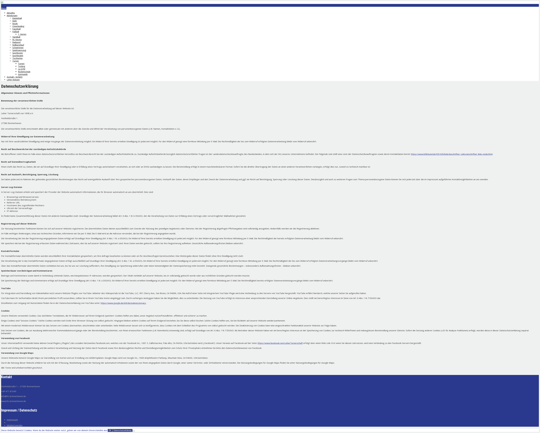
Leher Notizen (13, 79)
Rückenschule (24, 71)
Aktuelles (11, 13)
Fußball (15, 31)
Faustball (16, 29)
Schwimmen (17, 47)
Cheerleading (18, 26)
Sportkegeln (17, 55)
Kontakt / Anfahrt (14, 77)
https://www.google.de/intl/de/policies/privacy (123, 303)
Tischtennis (17, 58)
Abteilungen (12, 15)
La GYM (21, 69)
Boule (15, 23)
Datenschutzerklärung (17, 422)
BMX (14, 21)
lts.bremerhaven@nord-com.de (16, 5)
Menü (3, 8)
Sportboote (17, 53)
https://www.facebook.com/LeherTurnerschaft (280, 343)
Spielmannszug (19, 50)
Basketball (17, 18)
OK (110, 430)
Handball (16, 37)
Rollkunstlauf (18, 45)
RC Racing (17, 39)
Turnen (15, 61)
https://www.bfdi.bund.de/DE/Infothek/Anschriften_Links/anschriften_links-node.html (451, 154)
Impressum (12, 419)
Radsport (16, 42)
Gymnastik (23, 74)
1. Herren (22, 34)
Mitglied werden (14, 425)
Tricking (21, 66)
